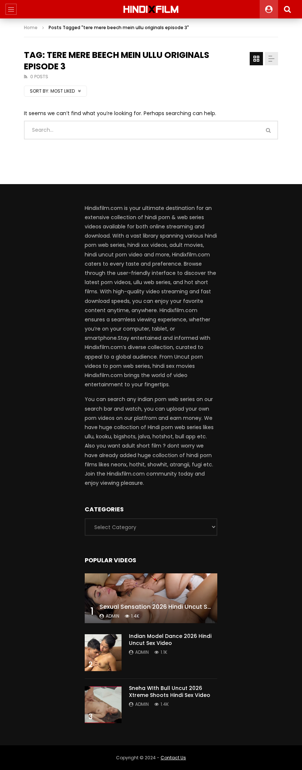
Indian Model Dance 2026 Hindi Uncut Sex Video (170, 639)
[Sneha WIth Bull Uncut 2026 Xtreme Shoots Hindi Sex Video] (103, 704)
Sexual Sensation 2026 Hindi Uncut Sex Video (166, 606)
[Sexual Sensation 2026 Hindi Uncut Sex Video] (151, 598)
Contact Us (173, 758)
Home (31, 27)
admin (112, 616)
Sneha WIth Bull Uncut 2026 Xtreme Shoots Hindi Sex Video (169, 691)
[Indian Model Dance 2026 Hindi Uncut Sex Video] (103, 652)
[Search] (287, 9)
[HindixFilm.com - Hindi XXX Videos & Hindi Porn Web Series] (151, 9)
